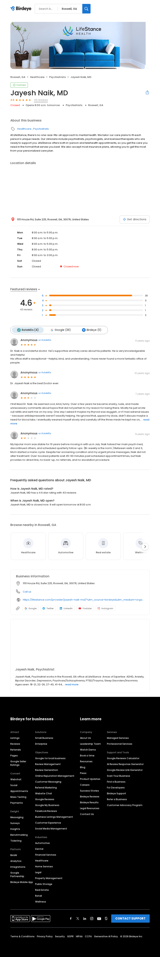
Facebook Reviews (46, 811)
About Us (85, 738)
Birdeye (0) (94, 330)
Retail (38, 895)
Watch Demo (88, 749)
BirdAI (13, 855)
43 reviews (41, 100)
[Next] (144, 546)
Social (13, 785)
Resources (86, 761)
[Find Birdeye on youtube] (99, 918)
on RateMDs (44, 340)
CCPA (88, 936)
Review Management (48, 764)
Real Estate (42, 890)
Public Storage (43, 884)
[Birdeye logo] (21, 9)
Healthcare (37, 77)
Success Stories (89, 790)
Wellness (40, 901)
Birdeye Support (116, 793)
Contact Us (87, 814)
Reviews (15, 743)
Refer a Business (117, 799)
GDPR (70, 936)
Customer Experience (48, 822)
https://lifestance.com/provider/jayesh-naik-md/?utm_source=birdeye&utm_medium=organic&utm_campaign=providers (83, 600)
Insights (15, 829)
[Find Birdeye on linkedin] (84, 918)
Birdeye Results (89, 802)
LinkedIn (68, 608)
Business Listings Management (54, 817)
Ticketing (15, 840)
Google (32, 608)
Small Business (44, 738)
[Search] (86, 8)
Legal (38, 872)
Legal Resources (89, 808)
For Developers (116, 787)
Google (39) (63, 330)
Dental (39, 849)
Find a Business (116, 781)
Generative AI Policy (106, 936)
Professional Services (119, 743)
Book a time (87, 755)
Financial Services (45, 854)
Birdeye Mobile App (21, 882)
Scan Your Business (118, 776)
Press (83, 773)
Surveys (15, 823)
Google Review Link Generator (125, 770)
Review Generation (46, 770)
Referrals (15, 749)
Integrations (17, 867)
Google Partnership (17, 874)
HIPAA (79, 936)
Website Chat (43, 793)
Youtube (87, 608)
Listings (15, 738)
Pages (14, 755)
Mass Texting (18, 797)
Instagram (107, 608)
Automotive (42, 843)
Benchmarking (19, 834)
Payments (16, 802)
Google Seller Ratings (18, 763)
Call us (27, 592)
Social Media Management (51, 828)
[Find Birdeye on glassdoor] (106, 918)
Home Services (44, 866)
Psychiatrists (57, 77)
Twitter (50, 608)
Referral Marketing (46, 787)
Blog (82, 767)
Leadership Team (90, 743)
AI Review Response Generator (125, 764)
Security (60, 936)
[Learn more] (80, 644)
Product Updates (90, 779)
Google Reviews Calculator (123, 758)
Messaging (16, 817)
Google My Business (47, 805)
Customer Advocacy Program (124, 805)
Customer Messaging (48, 781)
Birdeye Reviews (89, 796)
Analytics (15, 861)
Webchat (15, 779)
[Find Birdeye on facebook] (70, 918)
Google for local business (50, 758)
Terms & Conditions (22, 936)
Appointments (19, 791)
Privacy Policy (45, 936)
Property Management (48, 878)
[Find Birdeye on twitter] (77, 918)
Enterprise (41, 743)
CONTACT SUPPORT (130, 918)
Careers (85, 784)
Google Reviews (44, 799)
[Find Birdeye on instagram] (91, 918)
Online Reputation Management (54, 776)
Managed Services (118, 738)
